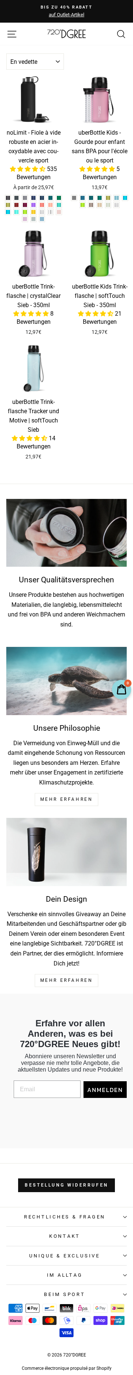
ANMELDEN (105, 1089)
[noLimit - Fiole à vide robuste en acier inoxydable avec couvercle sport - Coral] (42, 205)
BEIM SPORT (64, 1294)
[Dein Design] (66, 852)
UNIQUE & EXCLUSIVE (64, 1256)
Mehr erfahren (66, 980)
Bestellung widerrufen (66, 1185)
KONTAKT (64, 1236)
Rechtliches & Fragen (64, 1217)
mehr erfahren (66, 799)
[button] (28, 168)
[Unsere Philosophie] (66, 681)
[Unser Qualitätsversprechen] (66, 533)
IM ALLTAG (65, 1275)
